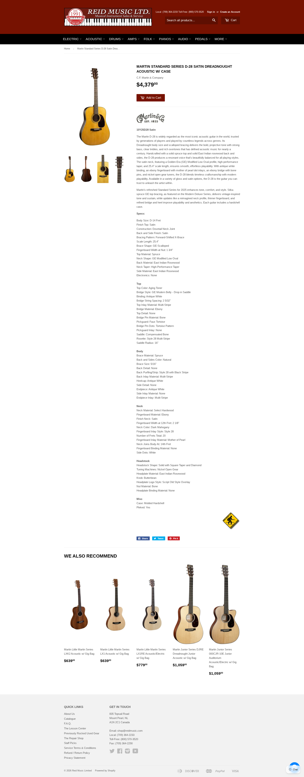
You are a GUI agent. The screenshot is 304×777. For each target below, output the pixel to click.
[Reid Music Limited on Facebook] (119, 752)
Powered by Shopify (105, 770)
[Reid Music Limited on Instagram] (127, 752)
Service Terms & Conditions (80, 747)
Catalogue (70, 718)
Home (67, 48)
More (220, 39)
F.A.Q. (67, 723)
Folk (148, 39)
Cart (233, 20)
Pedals (201, 39)
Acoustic (94, 39)
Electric (71, 39)
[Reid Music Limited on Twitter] (112, 752)
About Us (69, 713)
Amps (133, 39)
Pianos (165, 39)
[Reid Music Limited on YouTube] (135, 752)
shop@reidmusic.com (130, 730)
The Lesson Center (75, 728)
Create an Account (230, 12)
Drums (115, 39)
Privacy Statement (74, 757)
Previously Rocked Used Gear (81, 733)
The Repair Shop (73, 738)
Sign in (211, 12)
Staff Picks (70, 742)
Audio (183, 39)
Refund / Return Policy (77, 752)
